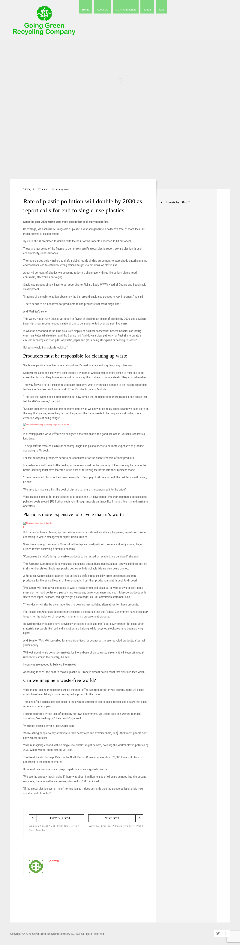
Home (85, 9)
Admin (44, 189)
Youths (147, 9)
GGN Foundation (126, 9)
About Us (102, 9)
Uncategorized (62, 189)
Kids (161, 9)
